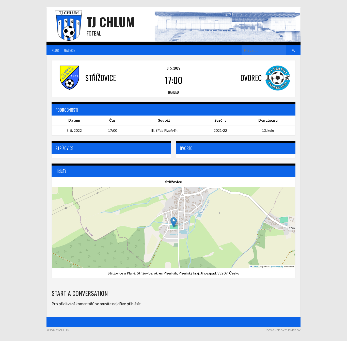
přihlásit (134, 303)
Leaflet (255, 266)
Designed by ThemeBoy (283, 330)
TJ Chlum (111, 22)
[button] (173, 222)
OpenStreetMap (276, 266)
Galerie (69, 50)
